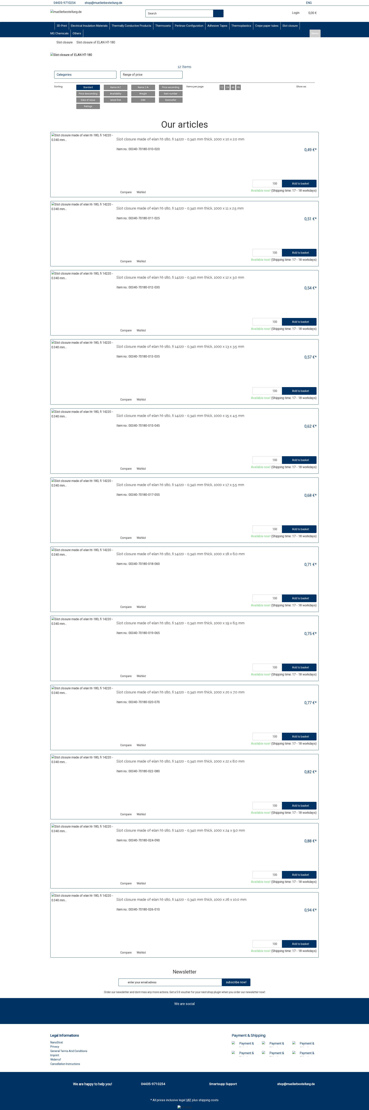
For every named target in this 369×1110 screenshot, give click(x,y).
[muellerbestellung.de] (66, 12)
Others (77, 33)
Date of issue (88, 100)
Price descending (88, 93)
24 (227, 87)
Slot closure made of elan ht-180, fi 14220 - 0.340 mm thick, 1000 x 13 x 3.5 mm (180, 346)
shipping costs (209, 1100)
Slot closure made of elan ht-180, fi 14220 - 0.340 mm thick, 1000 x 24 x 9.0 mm (180, 830)
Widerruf (55, 1059)
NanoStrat (56, 1042)
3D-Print (62, 25)
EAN (143, 100)
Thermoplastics (241, 25)
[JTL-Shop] (184, 1107)
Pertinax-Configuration (189, 25)
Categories (64, 74)
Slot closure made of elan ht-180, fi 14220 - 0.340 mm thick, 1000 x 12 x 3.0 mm (180, 277)
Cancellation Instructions (65, 1063)
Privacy (54, 1046)
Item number (170, 93)
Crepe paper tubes (266, 25)
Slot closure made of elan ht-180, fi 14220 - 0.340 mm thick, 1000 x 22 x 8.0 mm (180, 761)
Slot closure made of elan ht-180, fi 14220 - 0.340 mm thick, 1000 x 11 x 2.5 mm (180, 208)
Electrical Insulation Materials (89, 25)
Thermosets (163, 25)
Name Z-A (143, 87)
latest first (115, 100)
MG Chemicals (59, 33)
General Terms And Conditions (68, 1051)
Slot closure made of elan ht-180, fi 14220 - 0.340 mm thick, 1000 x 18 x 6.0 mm (180, 554)
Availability (115, 93)
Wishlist (141, 192)
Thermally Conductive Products (131, 25)
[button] (309, 86)
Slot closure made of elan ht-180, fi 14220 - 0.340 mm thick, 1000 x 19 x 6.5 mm (180, 623)
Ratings (88, 106)
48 (233, 87)
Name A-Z (115, 87)
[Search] (218, 13)
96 (238, 87)
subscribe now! (236, 982)
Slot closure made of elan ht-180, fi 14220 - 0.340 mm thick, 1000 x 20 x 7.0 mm (180, 692)
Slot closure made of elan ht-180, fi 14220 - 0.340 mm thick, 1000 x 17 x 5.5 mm (180, 485)
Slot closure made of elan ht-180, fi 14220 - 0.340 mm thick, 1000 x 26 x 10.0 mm (181, 899)
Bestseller (170, 100)
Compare (126, 192)
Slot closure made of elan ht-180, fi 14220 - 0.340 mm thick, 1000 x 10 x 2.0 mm (180, 139)
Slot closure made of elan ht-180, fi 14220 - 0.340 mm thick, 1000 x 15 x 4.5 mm (180, 416)
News (315, 33)
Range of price (132, 74)
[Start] (51, 42)
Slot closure (290, 25)
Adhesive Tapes (217, 25)
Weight (143, 93)
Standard (88, 87)
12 (221, 87)
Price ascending (170, 87)
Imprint (54, 1055)
